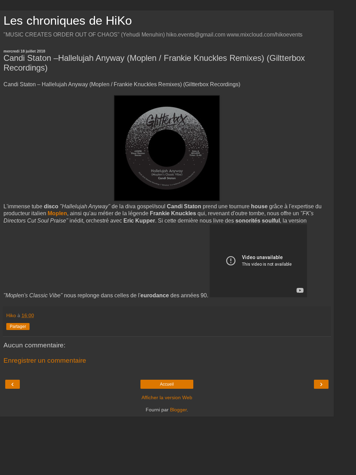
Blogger (178, 409)
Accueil (167, 384)
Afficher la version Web (166, 397)
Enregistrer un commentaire (44, 360)
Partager (18, 326)
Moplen (57, 213)
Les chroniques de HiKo (67, 20)
